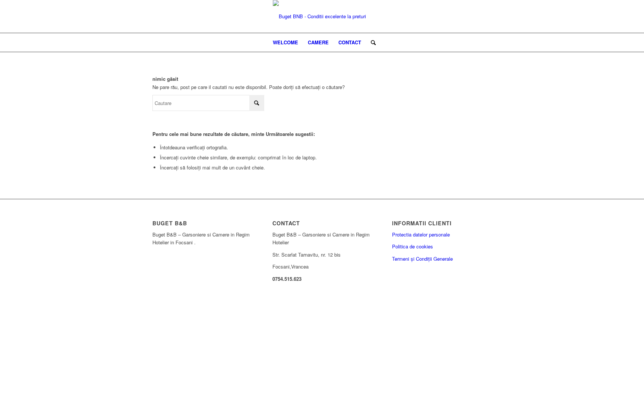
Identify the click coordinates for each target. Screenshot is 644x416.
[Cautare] (371, 42)
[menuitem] (285, 42)
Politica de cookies (412, 246)
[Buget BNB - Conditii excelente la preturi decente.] (322, 16)
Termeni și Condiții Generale (422, 258)
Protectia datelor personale (421, 234)
